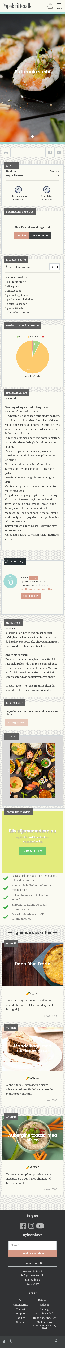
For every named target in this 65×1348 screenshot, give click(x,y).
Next (55, 770)
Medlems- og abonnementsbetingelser (44, 1325)
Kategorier (44, 1300)
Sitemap (20, 1322)
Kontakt (20, 1309)
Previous (9, 770)
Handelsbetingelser (44, 1318)
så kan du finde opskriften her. (26, 646)
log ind (21, 235)
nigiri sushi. (43, 690)
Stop (4, 770)
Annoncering (20, 1304)
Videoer (44, 1304)
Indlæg (44, 1309)
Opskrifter (17, 6)
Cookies (20, 1318)
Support (20, 1313)
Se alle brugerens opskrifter (36, 589)
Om (20, 1300)
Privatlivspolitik (44, 1313)
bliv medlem (40, 235)
